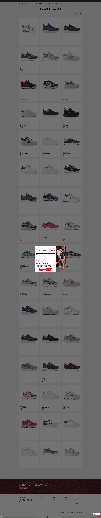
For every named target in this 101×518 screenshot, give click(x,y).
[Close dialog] (65, 246)
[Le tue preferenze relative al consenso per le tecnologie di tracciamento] (1, 516)
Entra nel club (45, 270)
